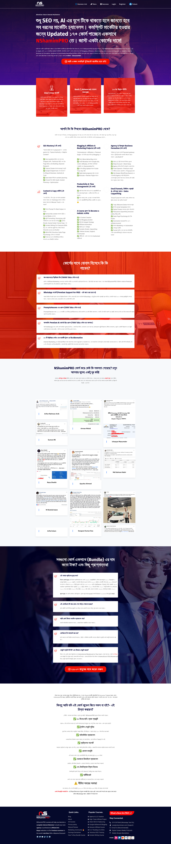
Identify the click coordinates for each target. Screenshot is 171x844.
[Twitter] (40, 837)
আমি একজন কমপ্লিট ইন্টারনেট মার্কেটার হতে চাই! (87, 61)
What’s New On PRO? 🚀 (121, 813)
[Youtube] (42, 837)
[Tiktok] (45, 837)
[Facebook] (37, 837)
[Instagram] (47, 837)
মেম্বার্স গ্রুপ (107, 378)
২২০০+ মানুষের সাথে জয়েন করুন (87, 669)
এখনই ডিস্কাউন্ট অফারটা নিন (61, 791)
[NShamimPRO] (39, 4)
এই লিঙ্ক (115, 654)
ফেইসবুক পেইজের (62, 378)
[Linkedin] (50, 837)
